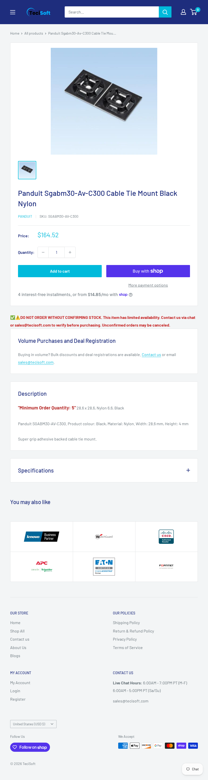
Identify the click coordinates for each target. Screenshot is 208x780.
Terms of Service (128, 647)
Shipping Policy (126, 622)
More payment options (148, 285)
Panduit (25, 216)
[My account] (183, 12)
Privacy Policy (125, 639)
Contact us (151, 354)
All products (33, 33)
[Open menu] (12, 12)
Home (14, 33)
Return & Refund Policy (133, 630)
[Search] (165, 12)
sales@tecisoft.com (36, 362)
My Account (20, 682)
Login (15, 690)
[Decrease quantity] (43, 252)
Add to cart (60, 271)
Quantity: (26, 252)
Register (18, 699)
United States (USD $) (29, 724)
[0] (193, 12)
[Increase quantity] (70, 252)
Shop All (17, 630)
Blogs (15, 655)
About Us (18, 647)
